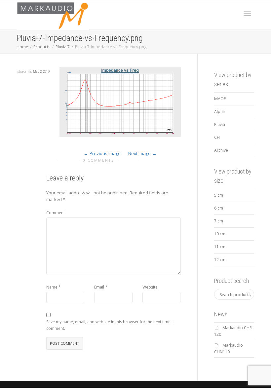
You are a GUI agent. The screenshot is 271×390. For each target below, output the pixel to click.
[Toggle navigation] (247, 14)
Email (99, 287)
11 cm (219, 247)
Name (52, 287)
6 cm (218, 208)
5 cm (218, 195)
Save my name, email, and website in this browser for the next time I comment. (109, 325)
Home (22, 47)
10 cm (219, 234)
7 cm (218, 221)
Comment (55, 212)
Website (150, 287)
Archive (221, 150)
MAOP (220, 98)
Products (41, 47)
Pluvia (219, 124)
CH (217, 137)
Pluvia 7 (63, 47)
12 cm (219, 259)
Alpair (219, 111)
